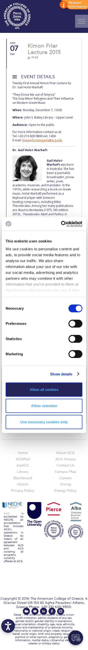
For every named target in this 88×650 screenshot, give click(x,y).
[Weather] (26, 611)
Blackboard (22, 478)
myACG (22, 465)
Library (22, 472)
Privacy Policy (22, 491)
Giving (65, 484)
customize (73, 5)
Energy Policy (65, 491)
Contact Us (65, 465)
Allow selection (44, 406)
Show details (61, 374)
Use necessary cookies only (44, 422)
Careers (65, 478)
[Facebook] (52, 611)
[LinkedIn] (43, 611)
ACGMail (23, 459)
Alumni (22, 484)
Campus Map (65, 472)
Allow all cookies (44, 389)
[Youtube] (35, 611)
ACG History (65, 459)
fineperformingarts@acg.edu (42, 140)
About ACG (65, 453)
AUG (7, 513)
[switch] (75, 324)
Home (23, 453)
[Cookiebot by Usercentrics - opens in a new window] (62, 224)
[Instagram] (60, 611)
